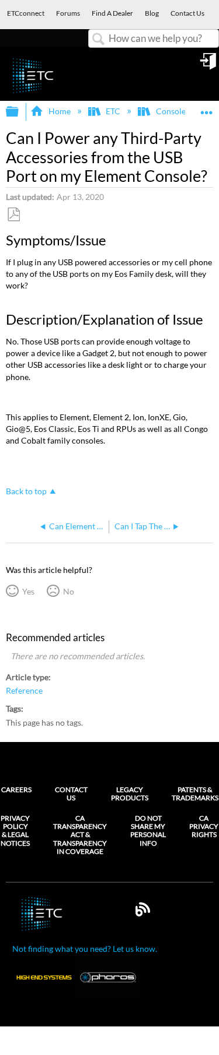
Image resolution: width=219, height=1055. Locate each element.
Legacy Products (129, 793)
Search (98, 39)
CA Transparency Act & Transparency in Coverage (80, 835)
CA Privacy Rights (203, 826)
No (68, 591)
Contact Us (71, 793)
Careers (16, 789)
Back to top (26, 491)
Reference (24, 690)
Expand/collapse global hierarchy (20, 111)
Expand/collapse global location (206, 108)
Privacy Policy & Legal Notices (15, 830)
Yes (28, 591)
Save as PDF (13, 215)
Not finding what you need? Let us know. (84, 949)
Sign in (209, 65)
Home (59, 111)
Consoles (172, 111)
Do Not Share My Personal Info (148, 830)
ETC (113, 111)
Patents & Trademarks (195, 793)
